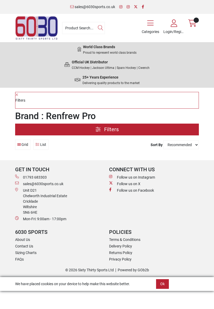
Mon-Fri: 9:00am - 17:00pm (44, 219)
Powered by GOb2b (133, 270)
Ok (162, 284)
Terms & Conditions (124, 240)
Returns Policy (120, 253)
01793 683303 (35, 177)
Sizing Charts (26, 253)
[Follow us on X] (136, 7)
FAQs (19, 259)
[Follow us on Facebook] (143, 7)
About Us (22, 240)
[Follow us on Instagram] (120, 7)
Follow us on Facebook (135, 190)
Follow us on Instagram (136, 177)
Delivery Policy (120, 246)
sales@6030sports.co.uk (94, 7)
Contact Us (24, 246)
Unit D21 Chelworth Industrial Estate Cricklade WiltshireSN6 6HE (45, 201)
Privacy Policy (120, 259)
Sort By (157, 145)
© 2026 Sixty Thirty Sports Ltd (89, 270)
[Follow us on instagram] (128, 7)
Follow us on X (128, 184)
